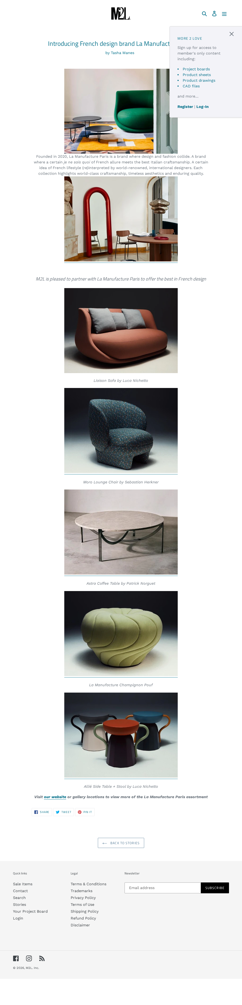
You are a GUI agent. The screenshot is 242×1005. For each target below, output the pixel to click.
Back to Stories (124, 842)
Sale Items (22, 884)
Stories (19, 904)
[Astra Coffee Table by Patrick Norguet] (121, 573)
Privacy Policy (83, 897)
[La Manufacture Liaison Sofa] (121, 111)
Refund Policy (83, 918)
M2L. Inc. (32, 968)
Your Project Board (30, 911)
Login (18, 918)
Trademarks (81, 891)
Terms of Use (82, 904)
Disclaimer (80, 925)
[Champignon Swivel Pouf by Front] (121, 675)
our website (55, 797)
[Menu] (224, 13)
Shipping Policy (85, 911)
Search (19, 897)
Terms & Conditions (88, 884)
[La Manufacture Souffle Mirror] (121, 260)
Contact (20, 891)
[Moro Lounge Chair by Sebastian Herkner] (121, 471)
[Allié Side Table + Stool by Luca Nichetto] (121, 776)
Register (185, 106)
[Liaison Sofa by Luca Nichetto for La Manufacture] (121, 330)
